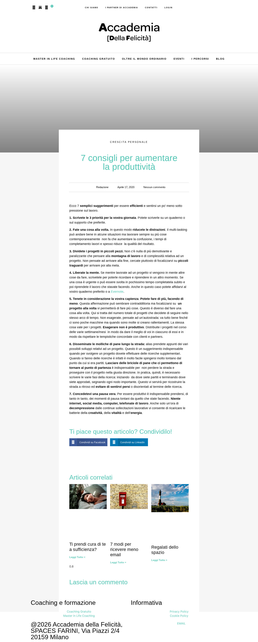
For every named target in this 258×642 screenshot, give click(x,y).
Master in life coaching (54, 58)
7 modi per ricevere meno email (124, 549)
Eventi (179, 58)
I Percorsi (200, 58)
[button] (88, 442)
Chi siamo (91, 7)
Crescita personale (129, 142)
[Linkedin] (46, 7)
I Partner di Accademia (121, 7)
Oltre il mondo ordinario (144, 58)
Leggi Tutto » (77, 557)
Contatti (151, 7)
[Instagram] (34, 7)
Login (168, 7)
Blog (220, 58)
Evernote (117, 291)
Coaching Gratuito (98, 58)
